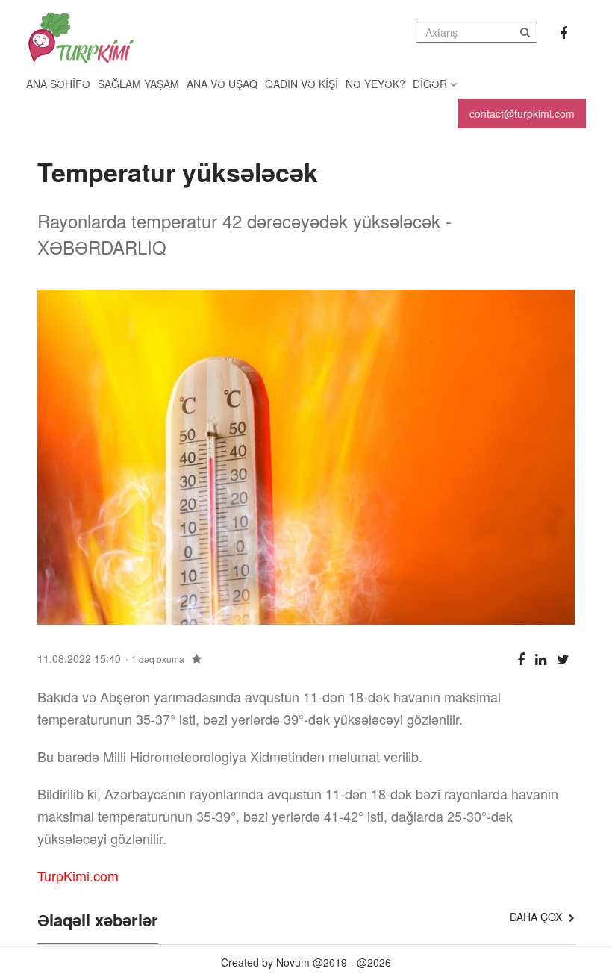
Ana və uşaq (222, 83)
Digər (431, 83)
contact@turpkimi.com (522, 113)
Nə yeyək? (375, 83)
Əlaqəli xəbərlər (97, 921)
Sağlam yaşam (138, 83)
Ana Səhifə (58, 83)
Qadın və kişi (301, 83)
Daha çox (537, 916)
